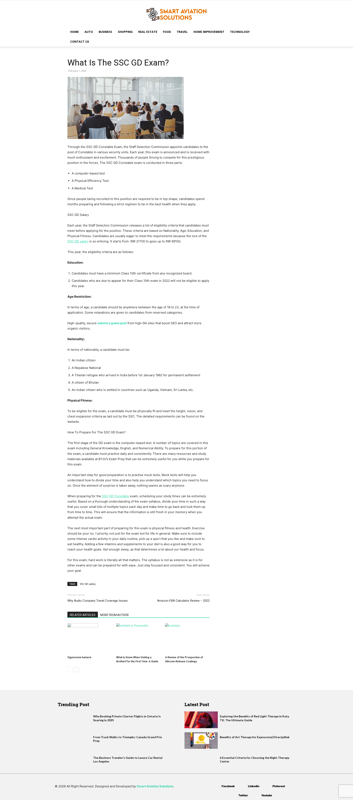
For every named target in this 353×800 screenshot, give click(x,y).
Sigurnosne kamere (79, 657)
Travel (182, 32)
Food (167, 32)
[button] (281, 32)
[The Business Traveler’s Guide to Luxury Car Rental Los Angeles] (74, 761)
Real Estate (147, 32)
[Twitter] (232, 795)
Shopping (125, 32)
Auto (89, 32)
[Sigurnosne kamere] (89, 638)
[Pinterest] (266, 786)
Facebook (228, 786)
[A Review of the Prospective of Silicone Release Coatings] (187, 638)
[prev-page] (70, 669)
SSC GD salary (88, 583)
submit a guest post (112, 323)
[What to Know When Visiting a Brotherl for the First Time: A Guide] (138, 638)
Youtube (266, 795)
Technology (240, 32)
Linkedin (253, 786)
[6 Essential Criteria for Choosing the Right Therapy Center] (201, 761)
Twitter (243, 795)
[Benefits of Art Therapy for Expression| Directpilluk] (201, 740)
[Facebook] (215, 786)
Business (105, 32)
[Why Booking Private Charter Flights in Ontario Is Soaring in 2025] (74, 719)
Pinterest (279, 786)
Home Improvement (208, 32)
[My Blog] (176, 14)
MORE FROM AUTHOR (114, 615)
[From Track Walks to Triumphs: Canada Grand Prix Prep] (74, 740)
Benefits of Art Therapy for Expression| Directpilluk (254, 737)
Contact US (79, 41)
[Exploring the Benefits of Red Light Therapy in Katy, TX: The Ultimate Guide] (201, 719)
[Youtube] (255, 795)
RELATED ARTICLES (82, 615)
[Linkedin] (242, 786)
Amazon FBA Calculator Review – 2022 (183, 600)
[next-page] (76, 669)
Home (74, 32)
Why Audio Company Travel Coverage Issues (97, 600)
